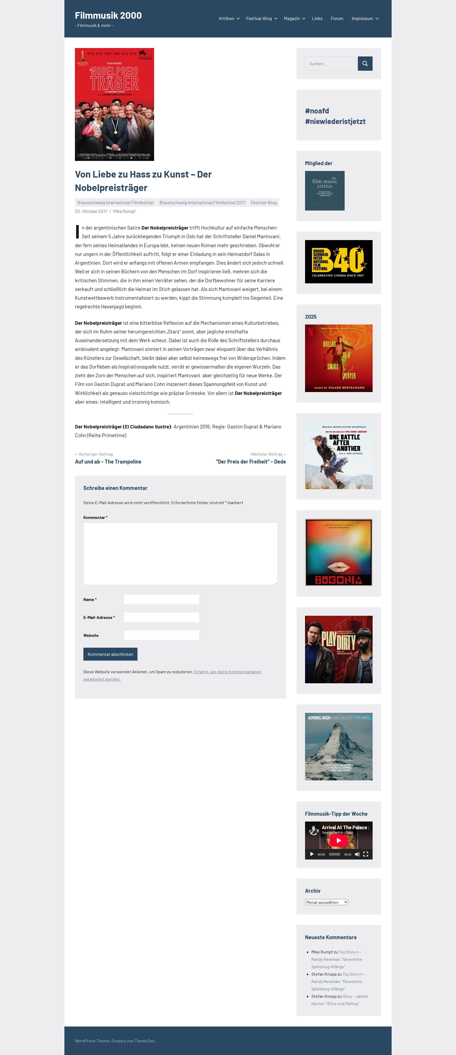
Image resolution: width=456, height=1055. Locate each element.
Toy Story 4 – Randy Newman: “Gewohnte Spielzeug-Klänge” (336, 959)
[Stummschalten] (357, 854)
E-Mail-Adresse (99, 617)
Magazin (292, 18)
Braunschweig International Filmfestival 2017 (202, 202)
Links (317, 18)
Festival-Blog (259, 18)
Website (91, 635)
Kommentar (95, 517)
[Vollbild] (365, 854)
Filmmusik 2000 (108, 15)
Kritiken (226, 18)
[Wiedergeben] (312, 854)
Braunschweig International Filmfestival (116, 202)
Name (90, 599)
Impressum (362, 18)
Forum (337, 18)
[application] (339, 841)
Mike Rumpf (124, 211)
